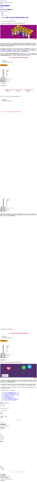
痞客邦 (4, 408)
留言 (6, 408)
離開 (4, 480)
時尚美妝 (6, 11)
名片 (2, 14)
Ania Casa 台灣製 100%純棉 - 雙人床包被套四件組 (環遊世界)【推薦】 (15, 17)
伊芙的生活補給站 (5, 5)
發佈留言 (1, 417)
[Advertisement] (18, 454)
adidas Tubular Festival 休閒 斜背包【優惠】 (7, 396)
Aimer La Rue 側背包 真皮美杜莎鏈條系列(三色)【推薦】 (9, 398)
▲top (1, 411)
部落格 (2, 13)
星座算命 (6, 410)
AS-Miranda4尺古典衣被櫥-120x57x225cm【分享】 (8, 395)
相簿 (2, 12)
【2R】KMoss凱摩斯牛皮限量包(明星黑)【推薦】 (8, 397)
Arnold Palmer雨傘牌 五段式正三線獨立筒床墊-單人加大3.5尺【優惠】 (10, 392)
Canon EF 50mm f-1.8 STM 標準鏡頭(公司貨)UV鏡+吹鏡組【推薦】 (10, 399)
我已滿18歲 (2, 480)
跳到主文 (1, 7)
